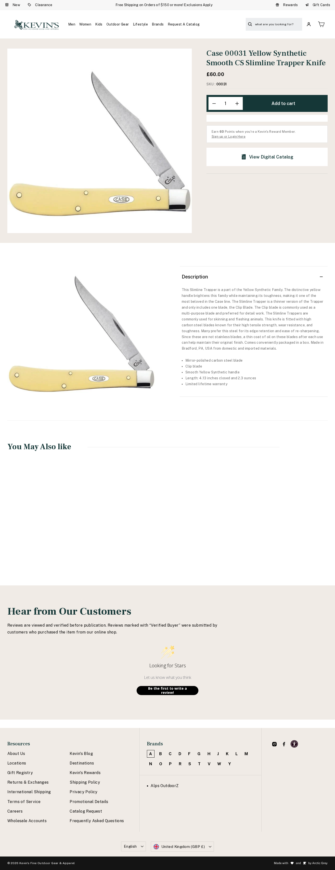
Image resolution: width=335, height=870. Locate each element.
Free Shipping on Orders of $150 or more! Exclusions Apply (164, 5)
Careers (15, 811)
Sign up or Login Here (228, 136)
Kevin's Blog (81, 753)
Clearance (43, 5)
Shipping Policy (85, 782)
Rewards (290, 5)
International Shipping (29, 792)
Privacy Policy (84, 792)
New (16, 5)
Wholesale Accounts (27, 820)
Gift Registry (20, 772)
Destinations (82, 763)
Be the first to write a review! (167, 690)
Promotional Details (89, 801)
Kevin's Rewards (85, 772)
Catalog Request (86, 811)
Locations (16, 763)
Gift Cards (321, 5)
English (130, 846)
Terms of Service (23, 801)
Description (195, 277)
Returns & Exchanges (28, 782)
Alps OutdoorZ (165, 785)
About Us (16, 753)
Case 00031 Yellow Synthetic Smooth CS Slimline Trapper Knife (36, 530)
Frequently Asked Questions (97, 820)
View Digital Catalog (271, 156)
